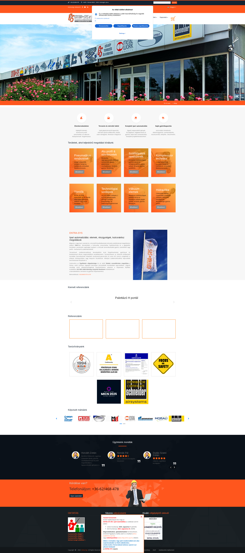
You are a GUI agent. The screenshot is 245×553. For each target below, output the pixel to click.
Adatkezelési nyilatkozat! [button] (102, 18)
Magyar (172, 7)
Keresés (174, 2)
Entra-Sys (84, 550)
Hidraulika (162, 189)
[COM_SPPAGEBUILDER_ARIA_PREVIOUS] (71, 300)
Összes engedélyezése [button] (140, 26)
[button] (121, 470)
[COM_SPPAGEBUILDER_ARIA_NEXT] (174, 300)
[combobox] (162, 2)
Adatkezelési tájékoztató (166, 550)
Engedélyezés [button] (122, 26)
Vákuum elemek (134, 190)
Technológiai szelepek (109, 190)
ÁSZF (154, 550)
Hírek (154, 17)
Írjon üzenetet (76, 496)
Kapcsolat (163, 17)
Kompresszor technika (164, 157)
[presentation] (171, 467)
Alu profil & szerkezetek (109, 153)
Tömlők (79, 191)
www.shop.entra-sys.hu (125, 538)
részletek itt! (83, 274)
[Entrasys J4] (80, 17)
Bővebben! (79, 172)
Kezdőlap (147, 550)
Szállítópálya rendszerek (137, 155)
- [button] (96, 21)
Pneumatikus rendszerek (82, 157)
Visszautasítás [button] (103, 26)
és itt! (89, 274)
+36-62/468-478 (105, 488)
